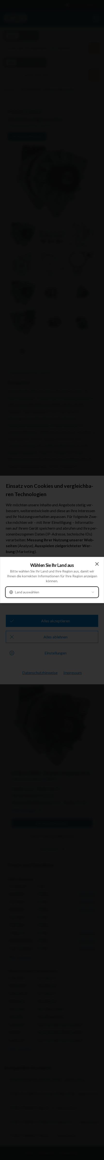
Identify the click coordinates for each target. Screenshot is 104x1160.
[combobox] (52, 592)
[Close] (97, 564)
